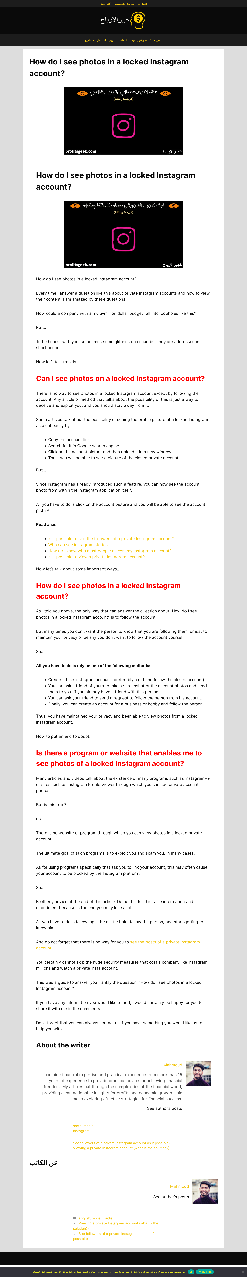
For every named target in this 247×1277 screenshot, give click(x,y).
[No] (242, 1272)
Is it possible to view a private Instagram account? (97, 556)
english (84, 1218)
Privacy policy (205, 1271)
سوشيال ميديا (138, 40)
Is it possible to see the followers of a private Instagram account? (111, 538)
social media (83, 1126)
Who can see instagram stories (78, 544)
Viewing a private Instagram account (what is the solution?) (121, 1148)
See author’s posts (164, 1108)
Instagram (81, 1131)
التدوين (113, 40)
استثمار (101, 40)
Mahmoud (172, 1065)
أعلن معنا (105, 3)
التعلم (123, 40)
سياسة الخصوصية (124, 3)
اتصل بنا (142, 3)
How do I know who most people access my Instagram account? (109, 550)
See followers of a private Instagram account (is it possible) (121, 1143)
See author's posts (171, 1196)
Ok (191, 1271)
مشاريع (89, 40)
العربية (158, 40)
